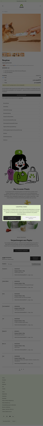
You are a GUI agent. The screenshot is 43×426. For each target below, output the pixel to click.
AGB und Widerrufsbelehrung (8, 400)
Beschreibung (6, 103)
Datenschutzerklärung (21, 214)
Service (3, 382)
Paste (5, 77)
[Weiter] (41, 1)
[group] (8, 258)
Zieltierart (5, 140)
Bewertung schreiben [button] (35, 258)
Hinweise (5, 133)
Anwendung (5, 106)
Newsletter (4, 398)
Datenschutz (4, 394)
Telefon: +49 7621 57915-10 (7, 409)
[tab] (36, 264)
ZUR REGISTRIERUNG (21, 95)
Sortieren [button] (4, 263)
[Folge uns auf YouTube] (9, 416)
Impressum (4, 396)
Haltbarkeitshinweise (7, 136)
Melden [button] (29, 287)
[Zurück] (1, 1)
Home (3, 377)
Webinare (4, 384)
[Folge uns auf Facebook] (3, 416)
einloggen (21, 98)
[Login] (40, 5)
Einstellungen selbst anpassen (31, 218)
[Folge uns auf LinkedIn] (13, 416)
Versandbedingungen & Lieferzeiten (9, 405)
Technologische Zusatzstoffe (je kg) (10, 123)
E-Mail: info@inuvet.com (7, 411)
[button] (21, 68)
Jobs (3, 386)
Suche (3, 391)
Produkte (4, 380)
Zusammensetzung (7, 113)
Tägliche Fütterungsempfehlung (9, 126)
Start (3, 11)
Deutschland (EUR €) (6, 421)
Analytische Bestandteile (8, 116)
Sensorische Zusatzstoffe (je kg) (9, 120)
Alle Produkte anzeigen (21, 250)
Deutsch (14, 421)
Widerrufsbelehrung (6, 402)
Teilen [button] (32, 287)
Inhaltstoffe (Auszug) (7, 110)
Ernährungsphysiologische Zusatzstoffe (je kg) (12, 130)
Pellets (5, 82)
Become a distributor (6, 407)
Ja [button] (27, 287)
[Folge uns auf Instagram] (6, 416)
